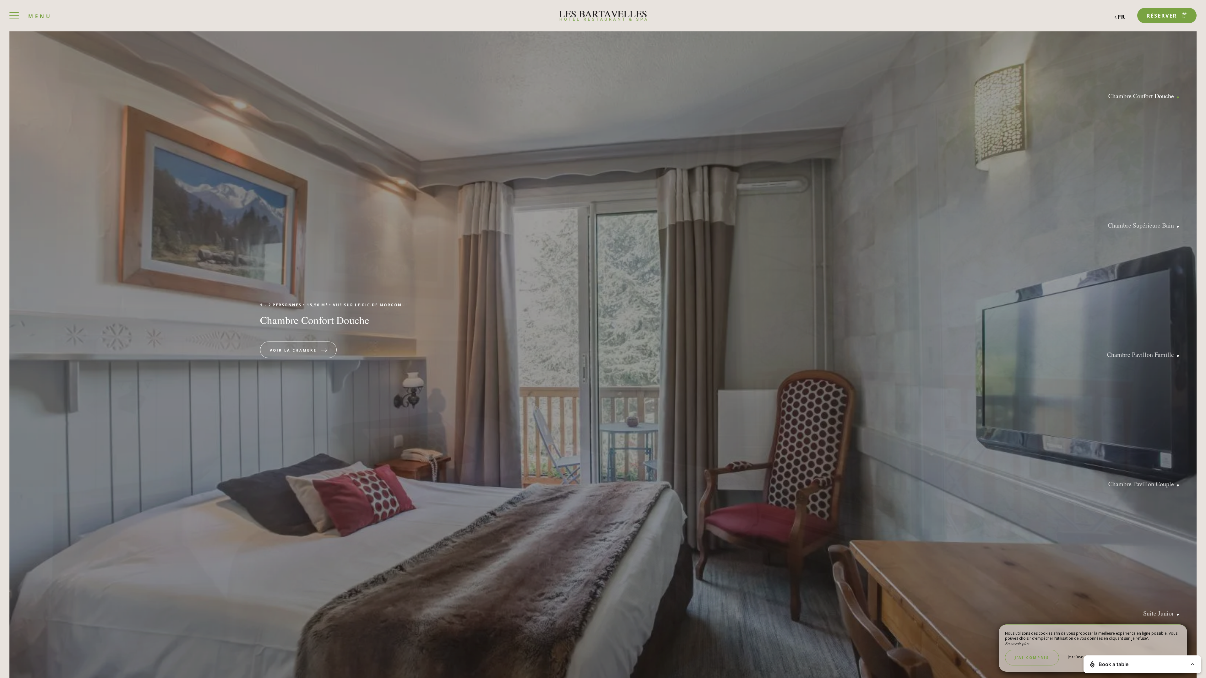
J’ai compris (1032, 657)
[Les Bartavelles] (603, 16)
